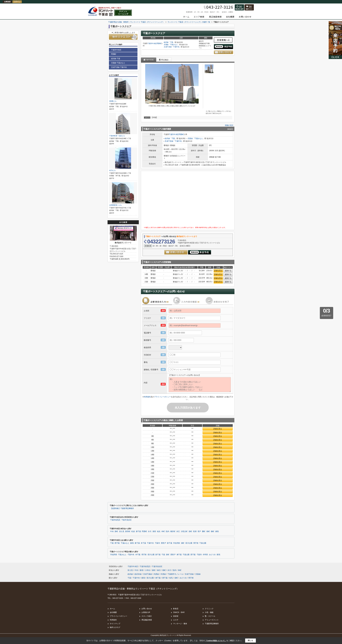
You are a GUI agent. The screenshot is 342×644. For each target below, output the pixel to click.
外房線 (163, 574)
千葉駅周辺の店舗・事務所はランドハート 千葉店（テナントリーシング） (143, 589)
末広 (178, 531)
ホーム (112, 609)
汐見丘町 (184, 531)
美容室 (175, 616)
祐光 (158, 531)
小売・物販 (209, 612)
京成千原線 (168, 47)
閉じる (250, 640)
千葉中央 (176, 47)
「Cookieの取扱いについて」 (215, 641)
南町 (208, 531)
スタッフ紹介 (146, 616)
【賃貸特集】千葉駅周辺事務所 (122, 508)
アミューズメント (212, 620)
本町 (163, 531)
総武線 (166, 42)
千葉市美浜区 (126, 520)
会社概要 (113, 612)
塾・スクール (210, 616)
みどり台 (212, 555)
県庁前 (195, 543)
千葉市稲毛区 (115, 520)
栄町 (190, 531)
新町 (116, 531)
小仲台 (148, 570)
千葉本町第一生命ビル (117, 136)
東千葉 (137, 543)
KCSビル (112, 170)
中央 (112, 531)
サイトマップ (115, 624)
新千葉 (138, 531)
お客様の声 (145, 612)
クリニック (209, 609)
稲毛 (171, 578)
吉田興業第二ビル (115, 205)
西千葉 (117, 543)
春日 (159, 570)
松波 (133, 531)
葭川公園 (188, 543)
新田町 (127, 531)
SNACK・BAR (178, 612)
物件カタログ (115, 627)
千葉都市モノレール (176, 574)
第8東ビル (112, 101)
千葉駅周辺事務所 (212, 624)
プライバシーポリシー (162, 397)
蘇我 (217, 531)
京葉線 (166, 44)
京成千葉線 (147, 574)
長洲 (194, 531)
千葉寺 (157, 543)
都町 (212, 531)
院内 (167, 531)
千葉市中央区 (152, 43)
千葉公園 (202, 543)
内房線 (156, 574)
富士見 (121, 531)
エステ (175, 620)
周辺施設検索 (146, 620)
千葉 (171, 42)
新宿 (154, 531)
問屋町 (159, 43)
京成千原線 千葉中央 (119, 67)
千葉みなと (174, 44)
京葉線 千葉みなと (118, 63)
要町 (203, 531)
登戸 (199, 531)
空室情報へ (222, 40)
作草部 (205, 555)
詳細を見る (218, 271)
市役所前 (176, 543)
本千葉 (143, 543)
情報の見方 (229, 125)
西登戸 (163, 543)
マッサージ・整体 (180, 624)
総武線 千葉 (115, 59)
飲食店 (175, 609)
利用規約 (147, 397)
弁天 (149, 531)
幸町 (179, 570)
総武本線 (138, 574)
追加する (228, 271)
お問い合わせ (146, 609)
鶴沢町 (172, 531)
